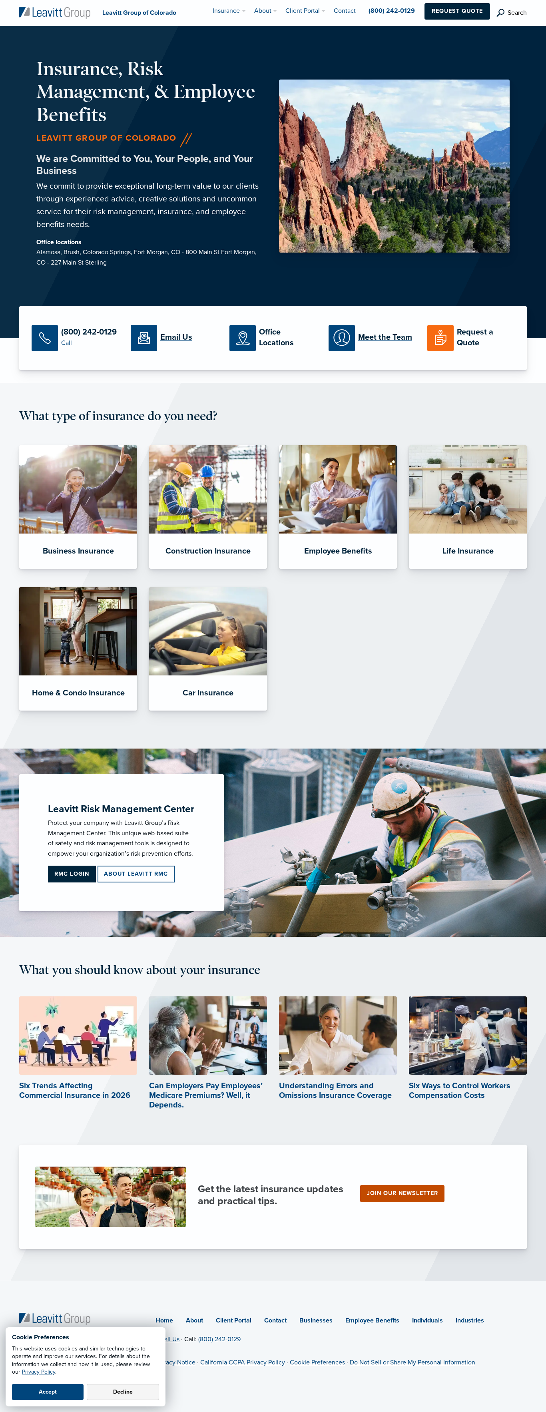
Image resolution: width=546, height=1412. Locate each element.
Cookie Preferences (317, 1362)
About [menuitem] (262, 11)
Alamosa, (50, 252)
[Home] (54, 1318)
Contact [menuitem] (345, 11)
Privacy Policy (38, 1371)
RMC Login (71, 873)
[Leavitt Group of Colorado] (54, 12)
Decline (123, 1391)
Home (164, 1320)
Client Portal (233, 1320)
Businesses (316, 1320)
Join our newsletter (402, 1193)
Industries (470, 1320)
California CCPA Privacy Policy (242, 1362)
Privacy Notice (175, 1362)
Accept (48, 1391)
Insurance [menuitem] (226, 11)
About (194, 1320)
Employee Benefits (372, 1320)
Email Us (167, 1339)
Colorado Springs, (108, 252)
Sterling (96, 263)
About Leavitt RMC (136, 873)
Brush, (73, 252)
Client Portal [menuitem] (302, 11)
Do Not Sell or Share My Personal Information (412, 1362)
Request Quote (457, 11)
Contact (275, 1320)
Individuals (427, 1320)
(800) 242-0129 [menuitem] (392, 11)
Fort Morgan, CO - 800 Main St (177, 252)
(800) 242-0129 (219, 1339)
